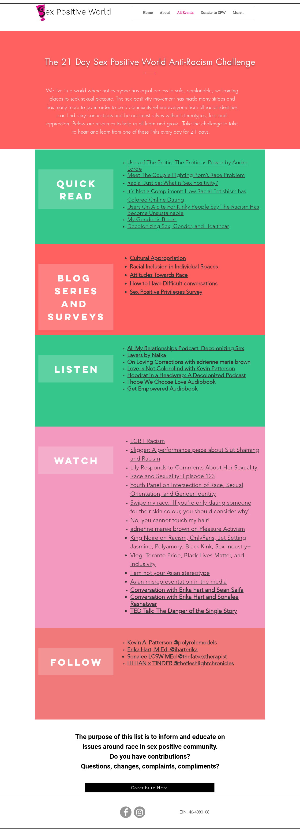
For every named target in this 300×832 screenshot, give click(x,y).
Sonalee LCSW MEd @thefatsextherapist (177, 656)
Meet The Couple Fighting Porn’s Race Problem (186, 175)
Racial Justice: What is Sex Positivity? (172, 182)
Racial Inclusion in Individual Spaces (174, 266)
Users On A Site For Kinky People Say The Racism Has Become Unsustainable (193, 209)
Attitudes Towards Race (159, 274)
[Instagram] (139, 812)
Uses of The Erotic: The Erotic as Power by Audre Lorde (187, 165)
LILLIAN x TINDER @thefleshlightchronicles (180, 663)
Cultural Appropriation (158, 258)
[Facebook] (125, 812)
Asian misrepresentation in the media (178, 581)
